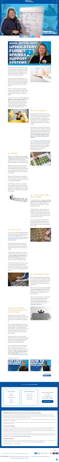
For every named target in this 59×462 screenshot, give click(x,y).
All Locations (11, 393)
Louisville (11, 400)
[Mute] (43, 64)
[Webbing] (14, 64)
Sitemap (26, 453)
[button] (57, 459)
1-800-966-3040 (33, 384)
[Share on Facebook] (44, 375)
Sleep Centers (29, 393)
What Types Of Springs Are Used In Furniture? (20, 456)
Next (49, 36)
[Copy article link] (50, 375)
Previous (45, 36)
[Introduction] (13, 64)
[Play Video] (9, 64)
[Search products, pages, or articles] (53, 1)
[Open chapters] (47, 64)
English (54, 450)
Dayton (11, 399)
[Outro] (37, 64)
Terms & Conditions (40, 441)
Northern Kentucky (11, 397)
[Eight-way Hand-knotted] (33, 64)
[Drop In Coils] (23, 64)
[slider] (26, 64)
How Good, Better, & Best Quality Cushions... (40, 456)
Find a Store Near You (47, 401)
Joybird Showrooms (29, 395)
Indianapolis (11, 402)
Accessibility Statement (7, 443)
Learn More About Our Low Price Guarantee (22, 436)
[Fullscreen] (50, 64)
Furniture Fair (6, 453)
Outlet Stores (29, 397)
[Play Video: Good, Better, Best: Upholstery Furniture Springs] (29, 52)
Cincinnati (11, 395)
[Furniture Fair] (29, 1)
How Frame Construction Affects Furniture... (19, 458)
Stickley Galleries (29, 399)
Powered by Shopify (20, 453)
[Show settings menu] (45, 64)
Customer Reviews (17, 443)
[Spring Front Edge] (30, 64)
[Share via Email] (48, 375)
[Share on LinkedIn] (46, 375)
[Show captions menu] (41, 64)
